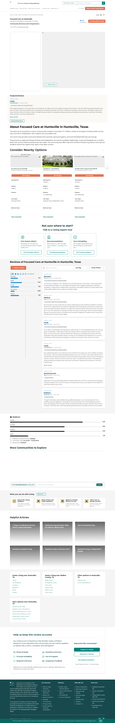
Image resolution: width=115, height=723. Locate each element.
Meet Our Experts (81, 689)
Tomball (14, 592)
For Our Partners (64, 697)
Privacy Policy (47, 704)
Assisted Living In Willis (18, 606)
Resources (46, 695)
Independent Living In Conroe (20, 616)
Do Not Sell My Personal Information (47, 708)
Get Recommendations (57, 252)
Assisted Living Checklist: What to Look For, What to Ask (57, 526)
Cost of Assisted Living (86, 525)
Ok (100, 721)
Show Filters (96, 268)
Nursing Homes (23, 27)
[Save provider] (103, 15)
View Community (16, 216)
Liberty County (49, 587)
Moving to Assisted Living (22, 549)
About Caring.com (81, 687)
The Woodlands (16, 582)
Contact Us (79, 704)
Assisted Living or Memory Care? (57, 549)
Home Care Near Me (98, 699)
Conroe (14, 580)
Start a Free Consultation (95, 8)
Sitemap (45, 699)
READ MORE (14, 117)
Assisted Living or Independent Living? (89, 550)
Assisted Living (82, 580)
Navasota (15, 587)
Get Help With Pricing (96, 21)
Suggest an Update (86, 649)
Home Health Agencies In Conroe (21, 611)
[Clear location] (95, 484)
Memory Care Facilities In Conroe (21, 614)
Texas (19, 15)
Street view (52, 84)
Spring (14, 590)
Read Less (40, 494)
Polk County (48, 585)
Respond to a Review (87, 654)
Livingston (15, 585)
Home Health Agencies (84, 582)
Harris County (48, 592)
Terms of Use (25, 709)
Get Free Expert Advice (31, 252)
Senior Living (13, 15)
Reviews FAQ (80, 699)
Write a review (19, 268)
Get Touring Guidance (83, 252)
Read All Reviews (17, 121)
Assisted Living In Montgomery (21, 609)
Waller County (49, 590)
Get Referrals (63, 695)
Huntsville (24, 15)
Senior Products (48, 697)
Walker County (49, 580)
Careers (78, 701)
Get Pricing (26, 175)
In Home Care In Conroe (19, 619)
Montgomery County (51, 582)
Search (99, 484)
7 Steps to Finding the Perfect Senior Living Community (24, 526)
